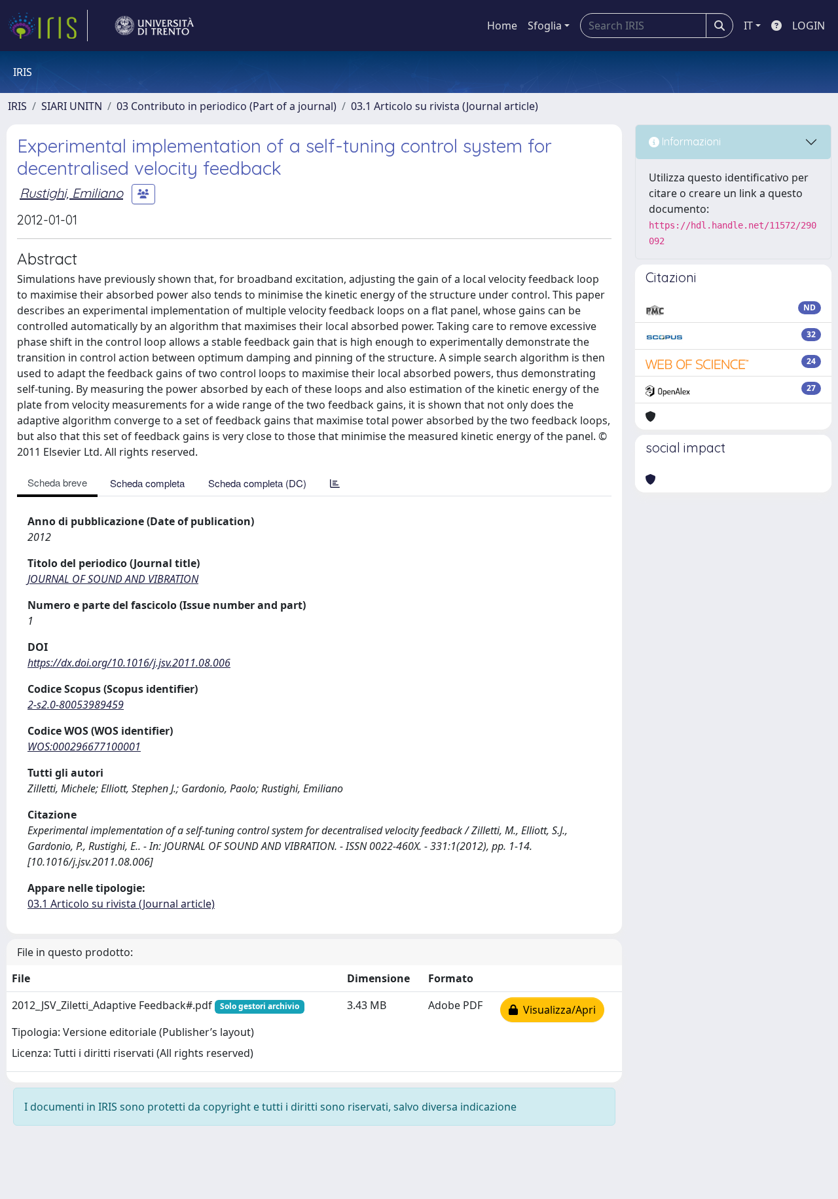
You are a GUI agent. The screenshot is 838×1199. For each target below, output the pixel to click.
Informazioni (690, 141)
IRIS (17, 106)
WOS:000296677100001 (84, 746)
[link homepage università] (154, 25)
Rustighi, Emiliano (71, 193)
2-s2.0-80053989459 (75, 704)
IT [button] (748, 25)
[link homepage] (48, 25)
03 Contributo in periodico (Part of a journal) (227, 106)
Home (502, 25)
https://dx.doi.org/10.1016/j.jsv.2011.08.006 (128, 662)
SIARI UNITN (71, 106)
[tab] (335, 483)
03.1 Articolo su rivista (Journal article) (444, 106)
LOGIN (808, 25)
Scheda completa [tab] (147, 483)
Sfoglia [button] (545, 25)
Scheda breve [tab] (57, 482)
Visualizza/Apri (557, 1010)
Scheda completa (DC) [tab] (257, 483)
